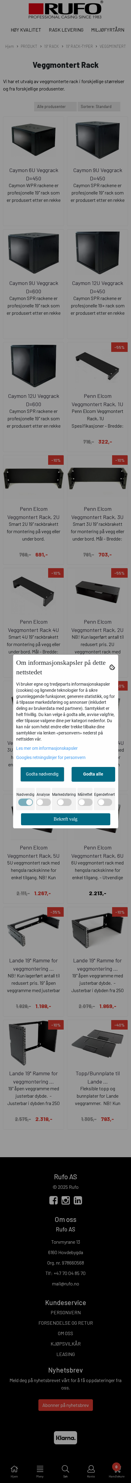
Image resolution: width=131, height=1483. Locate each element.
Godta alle (93, 774)
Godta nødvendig (42, 774)
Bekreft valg (65, 819)
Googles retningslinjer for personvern (51, 757)
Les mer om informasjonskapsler (47, 748)
